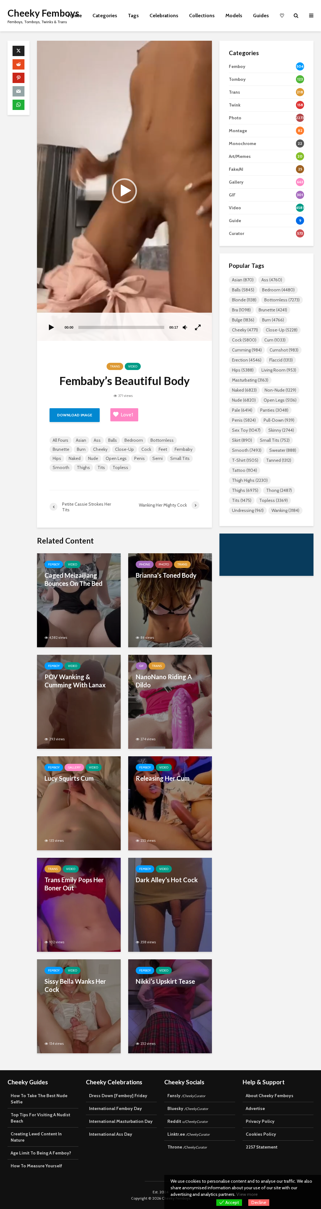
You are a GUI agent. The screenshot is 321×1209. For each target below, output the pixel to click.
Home (75, 15)
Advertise (255, 1108)
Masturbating (250, 380)
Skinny (281, 430)
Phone (144, 564)
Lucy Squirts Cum (69, 778)
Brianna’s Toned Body (166, 575)
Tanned (278, 460)
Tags (133, 15)
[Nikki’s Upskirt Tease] (170, 1006)
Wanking (285, 510)
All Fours (60, 440)
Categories (104, 15)
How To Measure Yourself (36, 1166)
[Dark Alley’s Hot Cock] (170, 904)
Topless (120, 467)
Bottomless (162, 440)
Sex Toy (246, 430)
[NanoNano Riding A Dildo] (170, 701)
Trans (115, 366)
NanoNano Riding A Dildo (164, 681)
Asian (81, 440)
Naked (75, 458)
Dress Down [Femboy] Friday (118, 1095)
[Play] (51, 328)
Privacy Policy (260, 1121)
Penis (139, 458)
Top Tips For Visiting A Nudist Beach (40, 1118)
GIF (141, 666)
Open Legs (116, 458)
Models (233, 15)
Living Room (278, 370)
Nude (93, 458)
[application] (124, 191)
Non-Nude (280, 390)
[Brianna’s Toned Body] (170, 600)
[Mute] (185, 328)
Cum (275, 340)
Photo (164, 564)
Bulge (243, 320)
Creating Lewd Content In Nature (36, 1137)
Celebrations (164, 15)
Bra (241, 310)
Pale (242, 410)
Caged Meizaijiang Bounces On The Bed (74, 579)
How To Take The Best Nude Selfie (39, 1099)
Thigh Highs (250, 480)
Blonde (244, 300)
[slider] (121, 327)
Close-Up (124, 449)
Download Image (74, 415)
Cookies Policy (261, 1134)
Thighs (83, 467)
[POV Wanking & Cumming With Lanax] (79, 701)
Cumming (247, 350)
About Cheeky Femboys (269, 1095)
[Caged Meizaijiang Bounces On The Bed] (79, 600)
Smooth (61, 467)
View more (247, 1194)
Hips (57, 458)
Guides (261, 15)
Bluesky (187, 1108)
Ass (97, 440)
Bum (81, 449)
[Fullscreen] (198, 328)
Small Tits (180, 458)
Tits (101, 467)
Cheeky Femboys (43, 12)
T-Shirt (245, 460)
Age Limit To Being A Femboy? (41, 1153)
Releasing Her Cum (163, 778)
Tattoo (244, 470)
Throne (187, 1147)
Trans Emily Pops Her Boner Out (74, 884)
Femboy (54, 564)
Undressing (248, 510)
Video (132, 366)
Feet (163, 449)
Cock (146, 449)
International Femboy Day (115, 1108)
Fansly (186, 1095)
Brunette (61, 449)
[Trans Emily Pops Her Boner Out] (79, 904)
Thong (279, 490)
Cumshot (284, 350)
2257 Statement (261, 1147)
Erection (246, 360)
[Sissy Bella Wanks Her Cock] (79, 1006)
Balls (112, 440)
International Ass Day (110, 1134)
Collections (202, 15)
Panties (274, 410)
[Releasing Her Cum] (170, 803)
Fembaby (183, 449)
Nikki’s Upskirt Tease (165, 981)
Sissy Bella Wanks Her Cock (75, 985)
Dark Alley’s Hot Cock (167, 879)
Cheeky (100, 449)
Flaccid (281, 360)
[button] (124, 190)
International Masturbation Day (121, 1121)
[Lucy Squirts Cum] (79, 803)
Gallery (74, 767)
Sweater (282, 450)
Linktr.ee (188, 1134)
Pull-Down (279, 420)
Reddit (187, 1121)
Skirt (242, 440)
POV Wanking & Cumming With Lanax (75, 681)
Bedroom (133, 440)
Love (127, 415)
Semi (157, 458)
